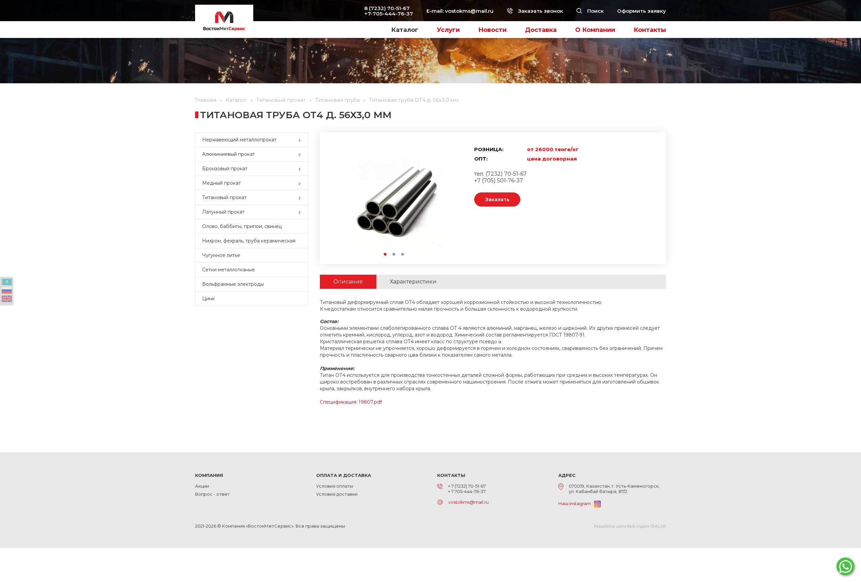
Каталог (404, 30)
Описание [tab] (348, 281)
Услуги (448, 30)
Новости (492, 30)
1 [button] (385, 254)
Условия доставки (337, 494)
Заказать (497, 199)
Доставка (541, 30)
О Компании (595, 30)
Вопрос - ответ (212, 494)
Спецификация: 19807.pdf (351, 402)
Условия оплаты (334, 486)
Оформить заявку (641, 11)
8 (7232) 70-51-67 (387, 8)
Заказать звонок (540, 11)
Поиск (595, 11)
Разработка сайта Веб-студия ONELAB (630, 526)
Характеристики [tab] (413, 281)
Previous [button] (339, 198)
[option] (393, 198)
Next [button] (448, 198)
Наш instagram (576, 503)
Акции (202, 486)
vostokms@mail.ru (469, 11)
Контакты (650, 30)
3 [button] (403, 254)
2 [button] (394, 254)
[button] (301, 140)
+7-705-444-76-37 (388, 13)
